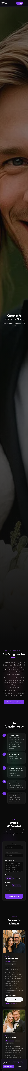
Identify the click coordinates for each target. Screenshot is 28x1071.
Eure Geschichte (9, 860)
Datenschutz (21, 1063)
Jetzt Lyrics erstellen (14, 702)
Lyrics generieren (13, 896)
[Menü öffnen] (25, 3)
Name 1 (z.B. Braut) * (11, 844)
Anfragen (19, 3)
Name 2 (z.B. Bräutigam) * (12, 852)
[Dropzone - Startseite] (4, 3)
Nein (19, 1066)
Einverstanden (8, 1066)
